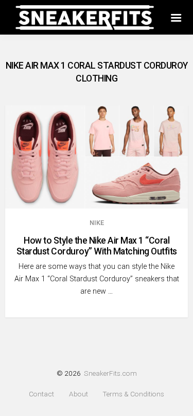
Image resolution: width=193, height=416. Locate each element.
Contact (41, 394)
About (78, 394)
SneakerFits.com (110, 373)
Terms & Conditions (133, 394)
